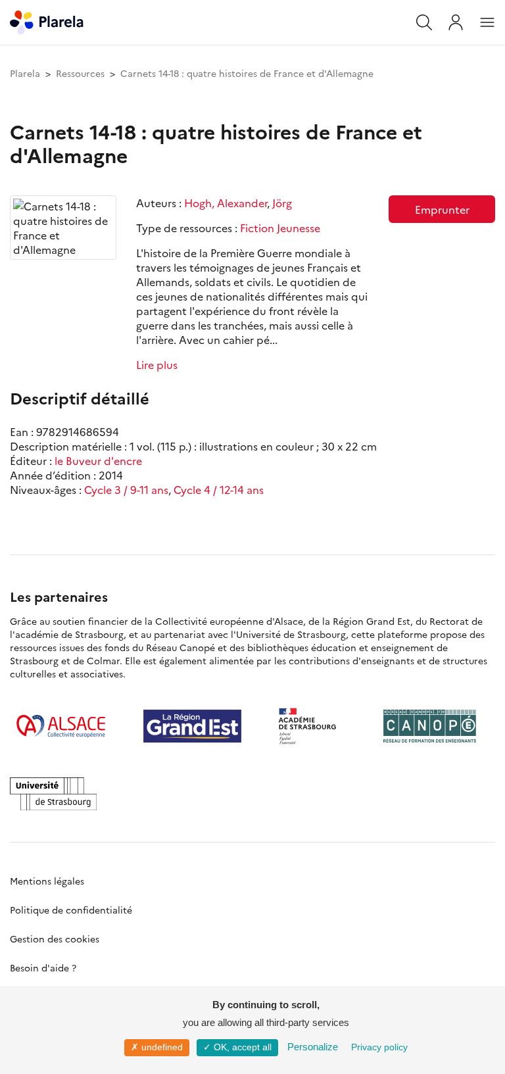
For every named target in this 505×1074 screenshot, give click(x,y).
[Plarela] (47, 20)
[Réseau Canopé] (429, 726)
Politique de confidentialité (71, 909)
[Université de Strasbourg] (53, 793)
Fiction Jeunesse (280, 227)
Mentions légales (47, 880)
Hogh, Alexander (225, 202)
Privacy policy (379, 1047)
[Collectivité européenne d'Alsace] (61, 726)
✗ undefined (157, 1047)
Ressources (80, 73)
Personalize (312, 1046)
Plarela (25, 73)
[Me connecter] (456, 22)
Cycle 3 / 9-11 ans (126, 489)
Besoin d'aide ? (43, 967)
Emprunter (442, 209)
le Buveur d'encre (98, 460)
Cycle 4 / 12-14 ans (219, 489)
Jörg (282, 202)
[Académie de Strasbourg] (312, 726)
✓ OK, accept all (237, 1047)
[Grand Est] (192, 726)
